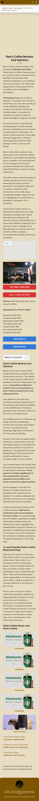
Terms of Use (8, 796)
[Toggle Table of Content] (25, 357)
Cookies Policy (25, 796)
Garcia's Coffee (7, 8)
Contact (32, 796)
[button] (32, 2)
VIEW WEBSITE (19, 339)
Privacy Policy (16, 796)
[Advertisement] (19, 34)
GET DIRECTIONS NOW (19, 287)
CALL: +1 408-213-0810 (19, 295)
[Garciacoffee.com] (2, 2)
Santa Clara (18, 8)
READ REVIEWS (19, 347)
